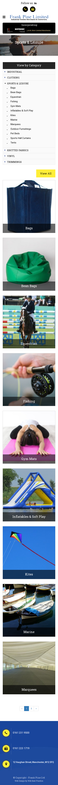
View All (46, 173)
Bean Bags (16, 92)
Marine (14, 119)
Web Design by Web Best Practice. (29, 781)
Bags (13, 87)
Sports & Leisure (18, 83)
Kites (13, 115)
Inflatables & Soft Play (22, 110)
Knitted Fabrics (17, 150)
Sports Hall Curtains (21, 138)
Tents (13, 142)
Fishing (14, 101)
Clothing (13, 77)
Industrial (14, 71)
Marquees (16, 124)
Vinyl (11, 156)
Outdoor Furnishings (21, 129)
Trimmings (14, 161)
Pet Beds (15, 133)
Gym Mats (16, 106)
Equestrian (16, 97)
